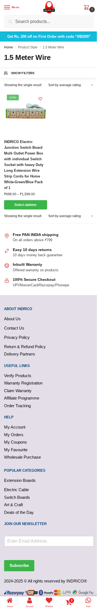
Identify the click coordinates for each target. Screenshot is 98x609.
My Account (14, 427)
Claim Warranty (18, 390)
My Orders (13, 434)
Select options (25, 205)
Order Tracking (17, 405)
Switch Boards (17, 497)
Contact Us (14, 328)
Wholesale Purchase (22, 457)
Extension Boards (20, 480)
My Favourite (15, 449)
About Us (12, 318)
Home (8, 47)
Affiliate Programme (21, 398)
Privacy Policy (17, 337)
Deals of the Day (19, 512)
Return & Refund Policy (25, 346)
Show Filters (23, 73)
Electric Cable (16, 489)
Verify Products (17, 375)
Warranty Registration (23, 383)
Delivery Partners (19, 354)
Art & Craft (13, 504)
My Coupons (15, 442)
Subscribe (19, 565)
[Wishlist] (40, 99)
